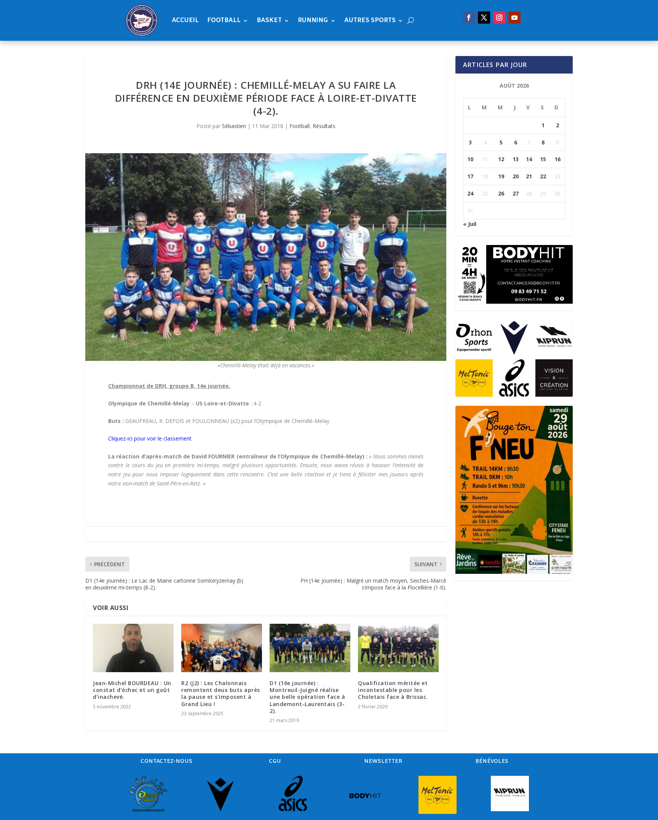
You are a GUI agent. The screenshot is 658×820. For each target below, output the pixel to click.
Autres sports (370, 20)
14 (529, 159)
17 (470, 176)
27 (516, 193)
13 (516, 159)
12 (501, 159)
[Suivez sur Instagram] (499, 17)
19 (501, 176)
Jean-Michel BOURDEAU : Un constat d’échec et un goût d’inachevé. (132, 689)
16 (557, 159)
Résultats (324, 126)
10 (470, 159)
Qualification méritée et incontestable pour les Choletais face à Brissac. (393, 689)
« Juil (469, 223)
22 (543, 176)
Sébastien (234, 126)
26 (501, 193)
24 (470, 193)
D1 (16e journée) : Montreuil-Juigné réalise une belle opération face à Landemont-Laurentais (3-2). (307, 696)
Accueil (185, 20)
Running (313, 20)
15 (543, 159)
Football (224, 20)
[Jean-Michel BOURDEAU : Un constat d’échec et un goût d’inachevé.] (133, 648)
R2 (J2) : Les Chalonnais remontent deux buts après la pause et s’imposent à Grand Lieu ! (220, 693)
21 (529, 176)
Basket (269, 20)
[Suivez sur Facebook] (469, 17)
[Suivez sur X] (484, 17)
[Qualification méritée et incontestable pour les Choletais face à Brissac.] (398, 648)
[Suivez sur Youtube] (514, 17)
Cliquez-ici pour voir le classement (150, 438)
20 (516, 176)
